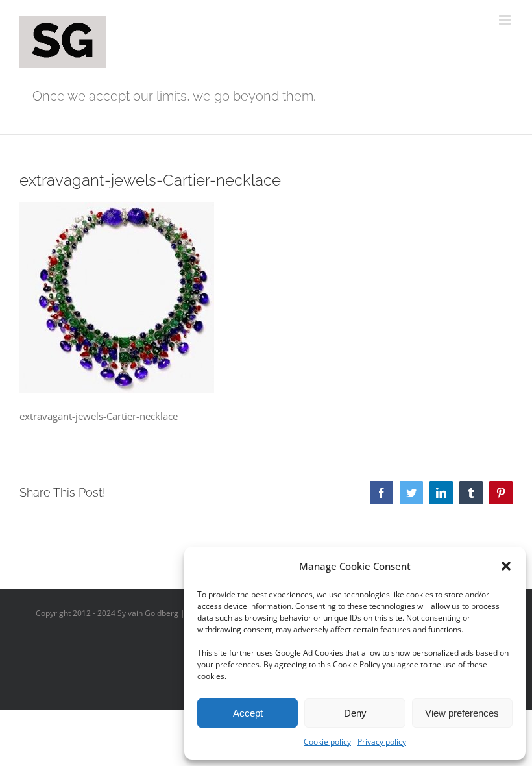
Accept (248, 713)
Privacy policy (381, 741)
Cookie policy (327, 741)
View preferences (462, 713)
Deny (355, 713)
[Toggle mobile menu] (506, 20)
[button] (506, 566)
